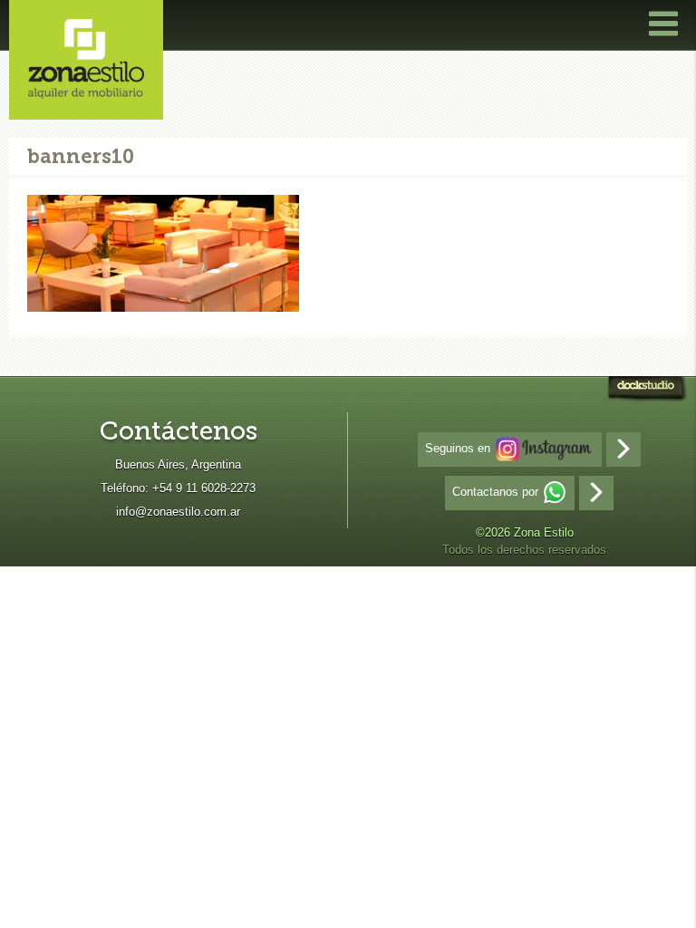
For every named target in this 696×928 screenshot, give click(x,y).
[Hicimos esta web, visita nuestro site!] (646, 391)
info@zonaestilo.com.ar (178, 511)
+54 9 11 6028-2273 (204, 488)
